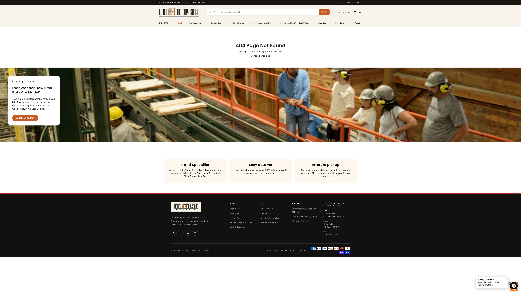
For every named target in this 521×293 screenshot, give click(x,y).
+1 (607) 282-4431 (331, 234)
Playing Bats (235, 213)
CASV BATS (163, 23)
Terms (275, 250)
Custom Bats (216, 23)
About (357, 23)
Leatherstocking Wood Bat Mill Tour (294, 23)
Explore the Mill (25, 118)
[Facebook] (181, 233)
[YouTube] (188, 233)
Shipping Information (270, 218)
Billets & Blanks (237, 23)
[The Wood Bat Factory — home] (191, 207)
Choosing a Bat (341, 23)
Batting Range (322, 23)
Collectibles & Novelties (261, 23)
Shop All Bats (235, 209)
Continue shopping (260, 55)
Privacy (268, 250)
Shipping (284, 250)
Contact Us (266, 213)
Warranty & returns (298, 250)
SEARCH (324, 12)
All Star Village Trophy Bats (242, 222)
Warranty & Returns (270, 222)
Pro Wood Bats (195, 23)
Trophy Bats (235, 218)
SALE (180, 23)
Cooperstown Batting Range (304, 216)
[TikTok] (195, 233)
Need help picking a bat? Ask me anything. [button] (492, 281)
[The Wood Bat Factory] (179, 12)
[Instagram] (174, 233)
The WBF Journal (299, 221)
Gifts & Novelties (237, 227)
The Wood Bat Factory (186, 250)
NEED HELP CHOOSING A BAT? (350, 2)
